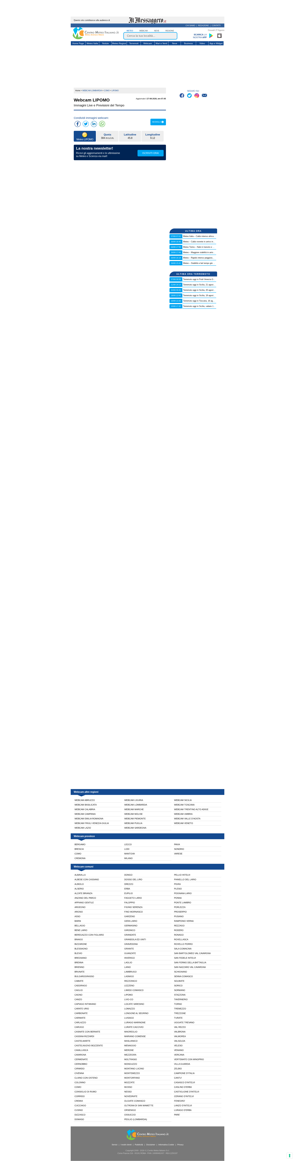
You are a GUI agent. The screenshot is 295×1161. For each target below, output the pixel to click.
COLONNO (80, 1082)
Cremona (80, 858)
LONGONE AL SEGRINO (136, 1013)
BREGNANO (81, 958)
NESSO (128, 1091)
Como (78, 853)
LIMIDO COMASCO (134, 990)
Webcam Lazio (83, 828)
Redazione (203, 25)
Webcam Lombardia (135, 805)
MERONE (129, 1050)
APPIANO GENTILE (84, 902)
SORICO (178, 985)
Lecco (128, 844)
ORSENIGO (130, 1110)
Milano (128, 858)
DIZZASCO (80, 1114)
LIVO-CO (128, 999)
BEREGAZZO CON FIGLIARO (89, 935)
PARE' (177, 1114)
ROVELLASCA (181, 939)
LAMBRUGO (130, 971)
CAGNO (78, 995)
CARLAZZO (80, 1022)
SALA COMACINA (182, 948)
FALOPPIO (129, 902)
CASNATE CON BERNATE (87, 1031)
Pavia (177, 844)
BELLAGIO (80, 925)
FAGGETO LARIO (133, 898)
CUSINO (79, 1110)
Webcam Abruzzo (85, 800)
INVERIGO (129, 958)
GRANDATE (130, 935)
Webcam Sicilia (183, 800)
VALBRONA (179, 1031)
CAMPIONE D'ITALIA (184, 1073)
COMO (78, 1087)
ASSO (77, 916)
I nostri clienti (126, 1145)
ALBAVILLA (80, 875)
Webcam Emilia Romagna (89, 818)
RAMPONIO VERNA (184, 921)
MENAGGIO (130, 1045)
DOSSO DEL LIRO (133, 879)
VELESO (178, 1045)
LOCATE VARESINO (134, 1004)
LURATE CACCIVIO (134, 1027)
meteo (130, 31)
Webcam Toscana (184, 805)
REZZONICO (130, 981)
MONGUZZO (130, 1064)
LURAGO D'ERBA (182, 1110)
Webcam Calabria (85, 809)
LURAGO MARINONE (135, 1022)
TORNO (178, 1004)
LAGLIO (128, 962)
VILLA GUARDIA (182, 1064)
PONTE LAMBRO (182, 902)
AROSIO (79, 912)
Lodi (126, 849)
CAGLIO (79, 990)
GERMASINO (130, 925)
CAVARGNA (80, 1055)
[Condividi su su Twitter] (86, 124)
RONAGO (179, 935)
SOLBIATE (179, 981)
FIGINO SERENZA (133, 907)
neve (156, 31)
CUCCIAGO (80, 1105)
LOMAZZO (129, 1008)
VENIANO (179, 1050)
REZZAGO (179, 925)
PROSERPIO (180, 912)
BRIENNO (79, 967)
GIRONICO (129, 930)
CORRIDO (80, 1096)
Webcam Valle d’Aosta (187, 818)
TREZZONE (180, 1013)
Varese (178, 853)
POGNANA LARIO (183, 893)
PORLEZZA (179, 907)
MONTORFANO (132, 1078)
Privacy (180, 1145)
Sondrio (179, 849)
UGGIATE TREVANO (184, 1022)
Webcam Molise (133, 814)
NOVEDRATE (130, 1096)
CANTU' (178, 1078)
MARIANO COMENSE (135, 1036)
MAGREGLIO (130, 1031)
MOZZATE (129, 1082)
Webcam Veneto (183, 823)
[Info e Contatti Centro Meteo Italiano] (204, 96)
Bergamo (80, 844)
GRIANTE (129, 948)
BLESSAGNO (81, 948)
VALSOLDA (179, 1041)
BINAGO (79, 939)
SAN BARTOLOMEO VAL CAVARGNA (192, 953)
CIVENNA (79, 1073)
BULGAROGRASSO (84, 976)
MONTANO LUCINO (134, 1068)
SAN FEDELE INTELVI (185, 958)
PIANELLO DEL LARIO (185, 879)
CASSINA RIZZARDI (84, 1036)
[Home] (96, 39)
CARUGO (79, 1027)
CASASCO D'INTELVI (184, 1082)
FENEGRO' (179, 1101)
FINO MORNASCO (133, 912)
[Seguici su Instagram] (197, 96)
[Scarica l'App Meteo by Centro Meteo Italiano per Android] (211, 35)
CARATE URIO (82, 1008)
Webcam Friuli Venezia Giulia (92, 823)
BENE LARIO (81, 930)
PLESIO (178, 888)
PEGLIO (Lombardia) (135, 1119)
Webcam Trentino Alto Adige (191, 809)
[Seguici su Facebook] (182, 96)
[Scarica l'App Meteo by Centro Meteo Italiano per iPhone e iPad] (219, 35)
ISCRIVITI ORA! (150, 153)
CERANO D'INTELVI (184, 1096)
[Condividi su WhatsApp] (102, 124)
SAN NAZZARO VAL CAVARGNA (190, 967)
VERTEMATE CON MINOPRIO (189, 1059)
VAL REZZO (180, 1027)
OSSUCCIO (130, 1114)
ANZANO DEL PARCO (85, 898)
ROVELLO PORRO (183, 944)
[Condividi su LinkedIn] (94, 124)
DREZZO (128, 884)
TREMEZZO (180, 1008)
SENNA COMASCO (183, 976)
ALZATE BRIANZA (83, 893)
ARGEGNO (80, 907)
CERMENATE (81, 1059)
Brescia (79, 849)
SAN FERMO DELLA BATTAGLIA (190, 962)
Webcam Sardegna (135, 828)
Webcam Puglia (133, 823)
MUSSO (128, 1087)
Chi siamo (190, 25)
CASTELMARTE (82, 1041)
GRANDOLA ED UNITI (135, 939)
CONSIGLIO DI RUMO (85, 1091)
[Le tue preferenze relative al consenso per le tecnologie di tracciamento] (290, 1156)
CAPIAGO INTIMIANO (85, 1004)
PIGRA (177, 884)
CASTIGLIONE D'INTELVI (186, 1091)
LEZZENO (129, 985)
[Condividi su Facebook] (78, 124)
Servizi (114, 1145)
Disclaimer (150, 1145)
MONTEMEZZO (132, 1073)
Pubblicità (139, 1145)
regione (169, 31)
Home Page (78, 43)
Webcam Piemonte (135, 818)
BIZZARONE (81, 944)
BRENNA (79, 962)
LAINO (127, 967)
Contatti (216, 25)
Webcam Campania (85, 814)
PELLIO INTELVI (182, 875)
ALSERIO (79, 888)
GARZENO (129, 916)
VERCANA (179, 1055)
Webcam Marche (134, 809)
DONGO (128, 875)
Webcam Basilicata (86, 805)
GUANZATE (130, 953)
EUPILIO (128, 893)
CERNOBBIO (81, 1064)
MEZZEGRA (130, 1055)
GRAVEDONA (131, 944)
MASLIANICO (131, 1041)
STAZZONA (179, 995)
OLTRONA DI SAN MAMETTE (138, 1105)
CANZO (78, 999)
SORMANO (179, 990)
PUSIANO (179, 916)
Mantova (129, 853)
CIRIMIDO (80, 1068)
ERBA (127, 888)
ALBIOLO (79, 884)
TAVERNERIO (181, 999)
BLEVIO (78, 953)
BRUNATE (80, 971)
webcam (143, 31)
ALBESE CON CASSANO (87, 879)
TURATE (178, 1018)
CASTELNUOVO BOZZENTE (89, 1045)
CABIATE (79, 981)
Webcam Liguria (133, 800)
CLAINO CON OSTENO (86, 1078)
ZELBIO (178, 1068)
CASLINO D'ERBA (183, 1087)
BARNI (78, 921)
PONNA (178, 898)
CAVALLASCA (81, 1050)
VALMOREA (180, 1036)
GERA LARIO (130, 921)
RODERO (178, 930)
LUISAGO (129, 1018)
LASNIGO (129, 976)
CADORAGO (81, 985)
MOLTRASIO (130, 1059)
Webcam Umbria (183, 814)
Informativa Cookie (166, 1145)
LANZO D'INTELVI (183, 1105)
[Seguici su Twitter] (189, 96)
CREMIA (79, 1101)
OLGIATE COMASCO (134, 1101)
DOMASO (79, 1119)
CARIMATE (80, 1018)
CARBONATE (81, 1013)
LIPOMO (128, 995)
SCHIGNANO (180, 971)
